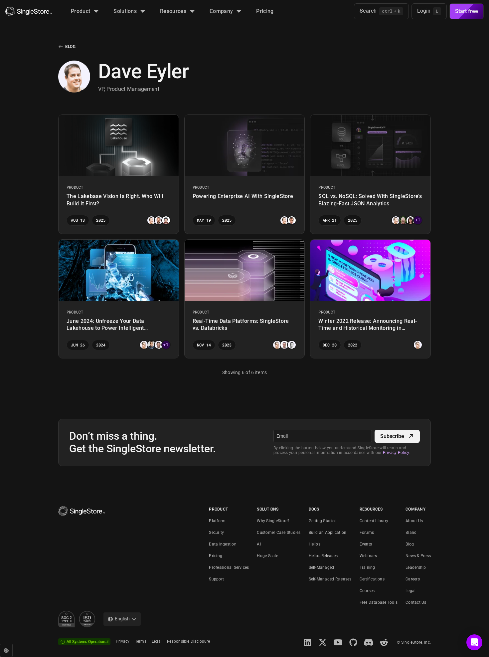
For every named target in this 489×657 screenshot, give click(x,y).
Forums (367, 532)
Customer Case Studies (278, 532)
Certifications (372, 579)
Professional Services (229, 567)
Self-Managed (321, 567)
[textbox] (322, 436)
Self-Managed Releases (330, 579)
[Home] (28, 11)
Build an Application (328, 532)
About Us (414, 521)
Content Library (374, 521)
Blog (70, 46)
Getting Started (323, 521)
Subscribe (392, 436)
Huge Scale (267, 555)
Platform (217, 521)
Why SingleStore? (273, 521)
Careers (413, 579)
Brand (411, 532)
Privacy (123, 641)
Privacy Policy (396, 452)
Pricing (215, 555)
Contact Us (416, 602)
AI (258, 544)
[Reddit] (384, 642)
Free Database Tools (379, 602)
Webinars (368, 555)
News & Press (418, 555)
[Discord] (369, 642)
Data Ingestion (222, 544)
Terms (140, 641)
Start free (466, 11)
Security (216, 532)
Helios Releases (323, 555)
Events (366, 544)
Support (216, 579)
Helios (314, 544)
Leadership (416, 567)
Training (367, 567)
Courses (367, 590)
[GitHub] (353, 642)
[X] (323, 642)
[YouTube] (338, 642)
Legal (410, 590)
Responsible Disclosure (188, 641)
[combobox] (122, 619)
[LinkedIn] (307, 642)
